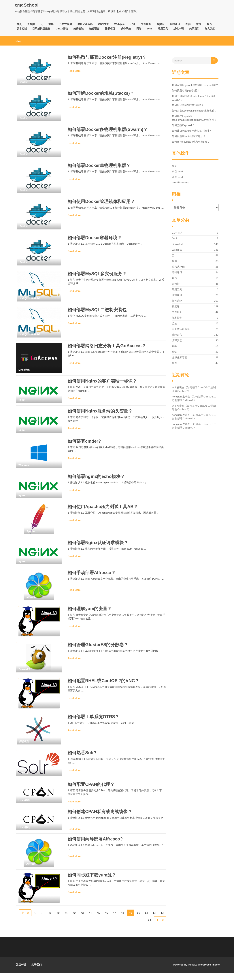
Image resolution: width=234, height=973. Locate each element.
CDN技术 (103, 24)
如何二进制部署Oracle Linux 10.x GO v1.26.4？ (193, 98)
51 (146, 912)
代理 (132, 24)
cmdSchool (27, 5)
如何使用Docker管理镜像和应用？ (101, 201)
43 (82, 912)
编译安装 (78, 28)
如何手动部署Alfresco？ (92, 572)
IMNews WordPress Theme (204, 964)
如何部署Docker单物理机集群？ (99, 165)
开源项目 (110, 28)
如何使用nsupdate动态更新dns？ (191, 141)
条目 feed (177, 171)
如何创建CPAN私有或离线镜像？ (100, 811)
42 (74, 912)
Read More (74, 70)
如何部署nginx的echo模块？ (96, 476)
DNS (149, 28)
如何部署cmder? (84, 441)
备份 (209, 24)
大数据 (31, 24)
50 (138, 912)
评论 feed (177, 177)
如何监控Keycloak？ (183, 125)
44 (90, 912)
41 (66, 912)
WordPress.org (180, 182)
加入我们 (210, 28)
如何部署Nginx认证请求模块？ (98, 542)
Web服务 (119, 24)
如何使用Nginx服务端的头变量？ (100, 410)
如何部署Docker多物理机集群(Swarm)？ (108, 129)
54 (149, 919)
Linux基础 (62, 28)
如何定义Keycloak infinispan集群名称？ (194, 110)
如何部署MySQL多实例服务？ (97, 273)
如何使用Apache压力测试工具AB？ (103, 506)
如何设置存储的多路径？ (186, 90)
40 (58, 912)
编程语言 (94, 28)
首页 (19, 24)
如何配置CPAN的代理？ (91, 784)
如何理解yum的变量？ (90, 608)
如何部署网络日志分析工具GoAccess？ (107, 345)
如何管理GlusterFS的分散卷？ (98, 644)
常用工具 (163, 28)
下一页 (160, 919)
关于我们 (194, 28)
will (174, 387)
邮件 (188, 24)
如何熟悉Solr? (82, 752)
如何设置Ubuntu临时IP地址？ (189, 136)
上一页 (25, 912)
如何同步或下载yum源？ (92, 874)
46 (106, 912)
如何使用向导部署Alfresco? (95, 838)
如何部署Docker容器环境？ (95, 237)
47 (114, 912)
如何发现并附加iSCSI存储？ (188, 105)
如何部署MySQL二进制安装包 (97, 309)
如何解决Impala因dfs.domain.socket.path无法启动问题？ (194, 118)
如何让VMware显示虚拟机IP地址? (191, 130)
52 (154, 912)
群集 (51, 24)
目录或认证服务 (41, 28)
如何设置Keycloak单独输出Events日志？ (195, 85)
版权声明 (178, 28)
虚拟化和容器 (85, 24)
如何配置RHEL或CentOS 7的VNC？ (103, 680)
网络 (138, 28)
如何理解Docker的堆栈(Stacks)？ (101, 93)
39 (50, 912)
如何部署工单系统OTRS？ (93, 716)
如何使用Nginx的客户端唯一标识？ (102, 380)
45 (98, 912)
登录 (174, 166)
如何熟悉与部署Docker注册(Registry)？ (107, 57)
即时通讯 (175, 24)
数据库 (160, 24)
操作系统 (126, 28)
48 (122, 912)
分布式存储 (65, 24)
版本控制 (22, 28)
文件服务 (146, 24)
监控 (198, 24)
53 (162, 912)
